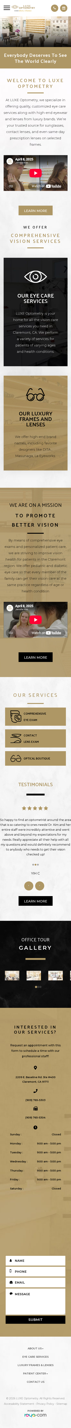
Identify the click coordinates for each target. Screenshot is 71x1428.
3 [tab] (41, 987)
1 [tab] (36, 987)
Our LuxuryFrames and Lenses (35, 419)
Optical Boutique (37, 758)
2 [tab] (38, 987)
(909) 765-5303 (35, 1100)
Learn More (35, 211)
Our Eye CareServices (35, 298)
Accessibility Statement (19, 1403)
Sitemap (61, 1403)
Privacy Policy (45, 1403)
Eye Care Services (35, 1356)
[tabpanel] (12, 975)
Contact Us (35, 1381)
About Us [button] (35, 1348)
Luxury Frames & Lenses (36, 1365)
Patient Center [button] (34, 1373)
